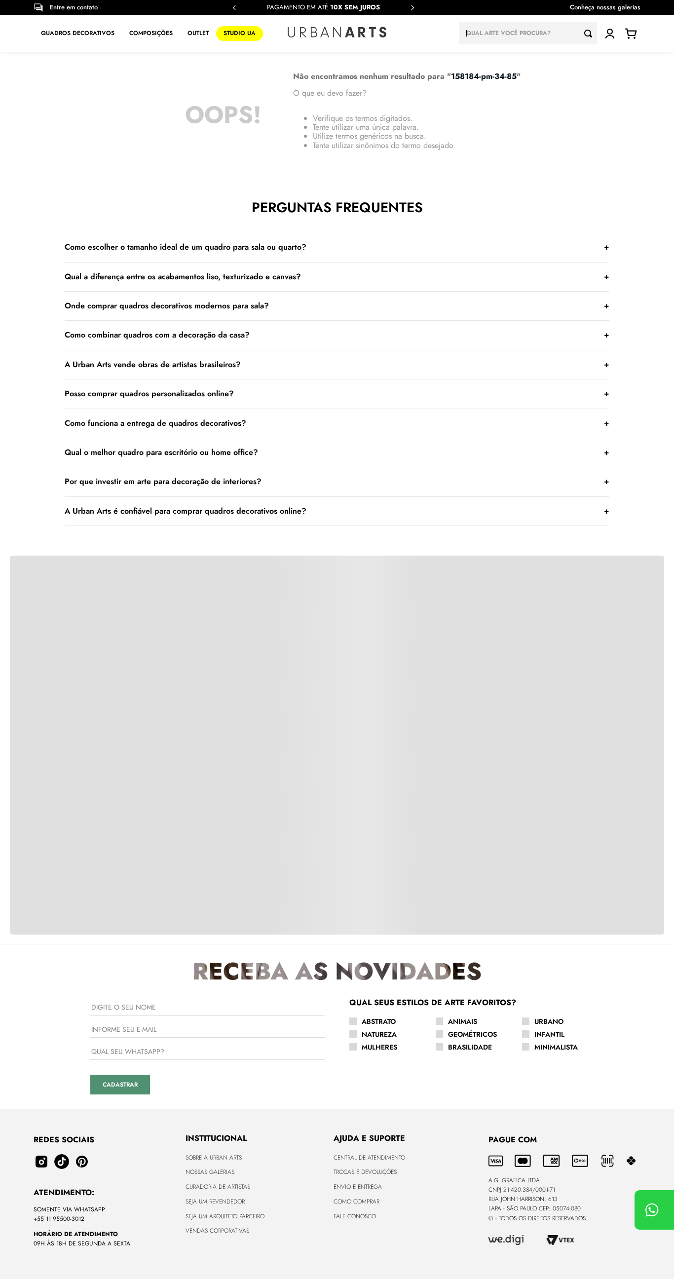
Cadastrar (120, 1084)
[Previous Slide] (234, 7)
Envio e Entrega (358, 1186)
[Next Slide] (412, 7)
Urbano (548, 1021)
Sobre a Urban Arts (214, 1157)
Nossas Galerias (210, 1171)
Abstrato (379, 1021)
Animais (462, 1021)
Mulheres (379, 1047)
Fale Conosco (355, 1216)
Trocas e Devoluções (365, 1171)
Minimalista (556, 1047)
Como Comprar (356, 1201)
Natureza (379, 1034)
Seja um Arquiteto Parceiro (225, 1216)
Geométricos (472, 1034)
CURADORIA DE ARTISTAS (218, 1186)
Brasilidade (470, 1047)
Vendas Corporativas (217, 1230)
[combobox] (528, 33)
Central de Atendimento (369, 1157)
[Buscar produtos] (590, 33)
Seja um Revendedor (215, 1201)
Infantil (549, 1034)
